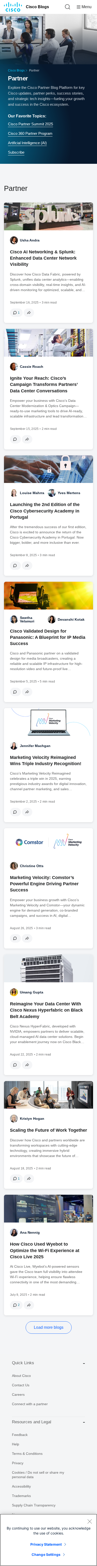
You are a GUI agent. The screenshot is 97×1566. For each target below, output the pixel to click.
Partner (18, 78)
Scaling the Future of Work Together (48, 1130)
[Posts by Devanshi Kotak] (52, 619)
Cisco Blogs (37, 7)
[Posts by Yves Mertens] (52, 493)
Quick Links (23, 1363)
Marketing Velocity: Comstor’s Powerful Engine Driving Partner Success (44, 883)
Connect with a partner (30, 1404)
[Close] (89, 1521)
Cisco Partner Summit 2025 (30, 124)
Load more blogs (48, 1327)
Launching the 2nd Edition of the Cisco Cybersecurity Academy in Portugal (45, 510)
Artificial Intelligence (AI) (27, 143)
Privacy (17, 1463)
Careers (18, 1394)
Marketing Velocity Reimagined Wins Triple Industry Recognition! (45, 760)
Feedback (20, 1435)
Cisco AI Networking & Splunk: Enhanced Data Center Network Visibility (43, 258)
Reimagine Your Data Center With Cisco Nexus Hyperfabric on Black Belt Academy (46, 1010)
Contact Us (20, 1385)
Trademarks (21, 1496)
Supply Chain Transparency (33, 1505)
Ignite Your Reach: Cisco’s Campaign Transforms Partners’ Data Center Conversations (44, 384)
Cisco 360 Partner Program (30, 133)
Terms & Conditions (27, 1454)
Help (15, 1444)
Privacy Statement (46, 1544)
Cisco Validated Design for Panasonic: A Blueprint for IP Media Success (47, 637)
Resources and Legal (31, 1422)
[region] (48, 1540)
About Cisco (21, 1376)
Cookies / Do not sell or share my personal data (38, 1474)
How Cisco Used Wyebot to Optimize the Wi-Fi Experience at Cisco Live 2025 (44, 1250)
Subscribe (16, 152)
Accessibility (21, 1486)
